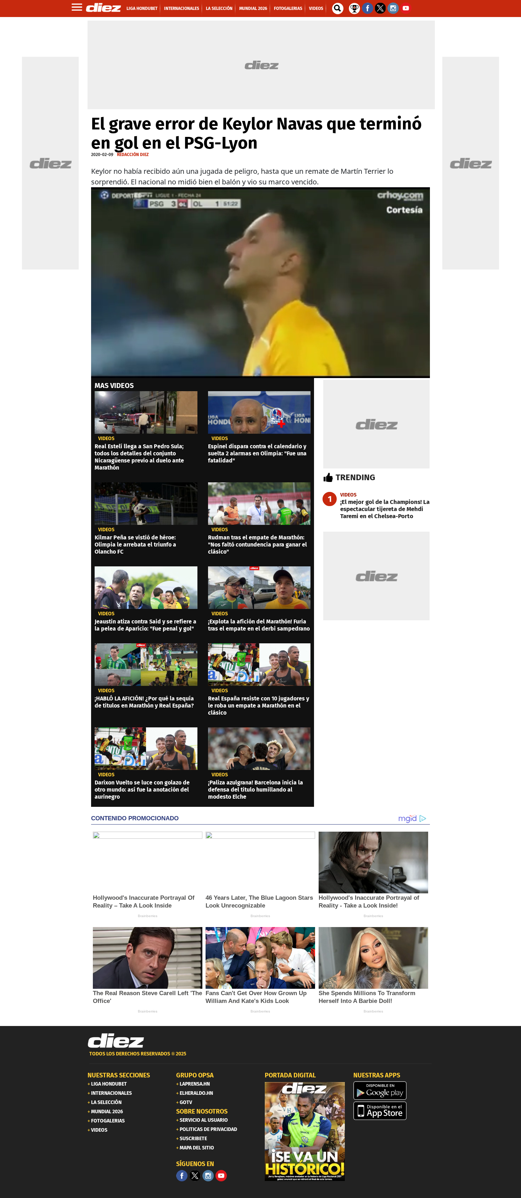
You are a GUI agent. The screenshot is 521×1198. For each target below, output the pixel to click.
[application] (260, 282)
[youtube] (221, 1175)
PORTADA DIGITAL (290, 1075)
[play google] (393, 1090)
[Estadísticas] (354, 8)
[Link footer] (116, 1040)
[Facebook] (181, 1175)
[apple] (393, 1111)
